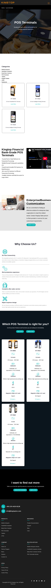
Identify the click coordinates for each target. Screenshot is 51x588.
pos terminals (9, 8)
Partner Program (5, 549)
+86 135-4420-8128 (13, 506)
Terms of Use (4, 570)
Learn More (13, 104)
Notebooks (4, 82)
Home (3, 8)
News (2, 551)
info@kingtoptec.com (13, 511)
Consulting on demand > (20, 490)
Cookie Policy (4, 572)
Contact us (4, 557)
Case (28, 530)
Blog (28, 528)
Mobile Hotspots (6, 69)
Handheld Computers (7, 71)
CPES (3, 80)
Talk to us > (20, 331)
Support (29, 525)
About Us (3, 546)
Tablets (3, 76)
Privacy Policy (4, 567)
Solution (3, 554)
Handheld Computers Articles (34, 549)
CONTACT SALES (31, 224)
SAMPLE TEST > (30, 331)
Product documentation (33, 523)
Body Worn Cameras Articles (34, 551)
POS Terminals (5, 75)
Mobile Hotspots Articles (33, 546)
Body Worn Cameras (7, 73)
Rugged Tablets (5, 78)
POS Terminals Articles (32, 554)
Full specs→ (13, 399)
